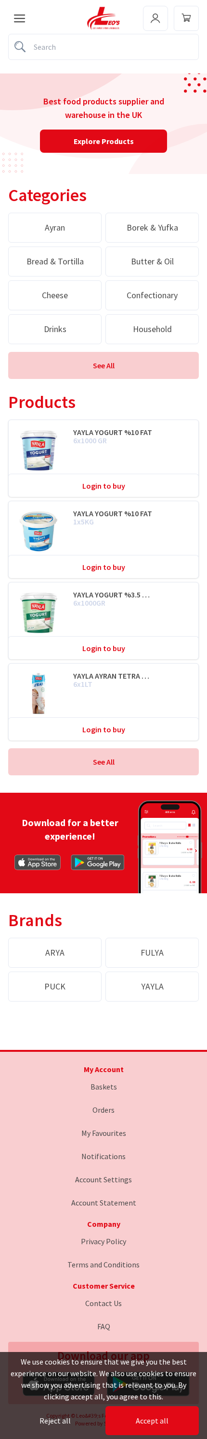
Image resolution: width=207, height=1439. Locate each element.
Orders (103, 1110)
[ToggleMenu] (155, 18)
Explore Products (104, 141)
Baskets (104, 1086)
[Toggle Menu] (186, 18)
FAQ (103, 1326)
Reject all (55, 1420)
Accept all (152, 1420)
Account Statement (103, 1202)
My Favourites (103, 1133)
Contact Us (103, 1303)
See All (104, 365)
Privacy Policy (103, 1241)
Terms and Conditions (103, 1264)
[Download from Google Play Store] (97, 863)
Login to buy (103, 486)
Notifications (103, 1156)
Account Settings (103, 1179)
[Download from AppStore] (37, 863)
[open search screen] (103, 46)
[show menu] (19, 18)
